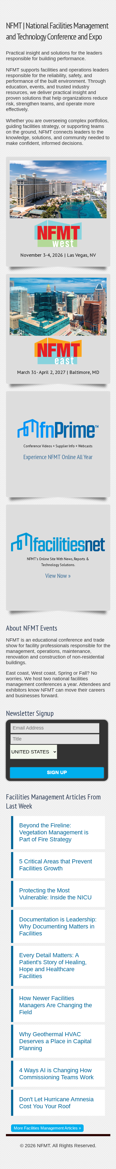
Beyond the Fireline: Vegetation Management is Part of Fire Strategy (53, 832)
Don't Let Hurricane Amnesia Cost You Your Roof (56, 1103)
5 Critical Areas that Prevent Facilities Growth (55, 865)
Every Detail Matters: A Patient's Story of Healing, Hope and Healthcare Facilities (53, 965)
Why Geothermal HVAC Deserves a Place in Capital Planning (55, 1041)
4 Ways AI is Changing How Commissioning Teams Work (56, 1074)
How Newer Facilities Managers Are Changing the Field (55, 1005)
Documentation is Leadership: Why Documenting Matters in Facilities (58, 926)
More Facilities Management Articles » (47, 1128)
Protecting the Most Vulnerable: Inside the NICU (55, 894)
